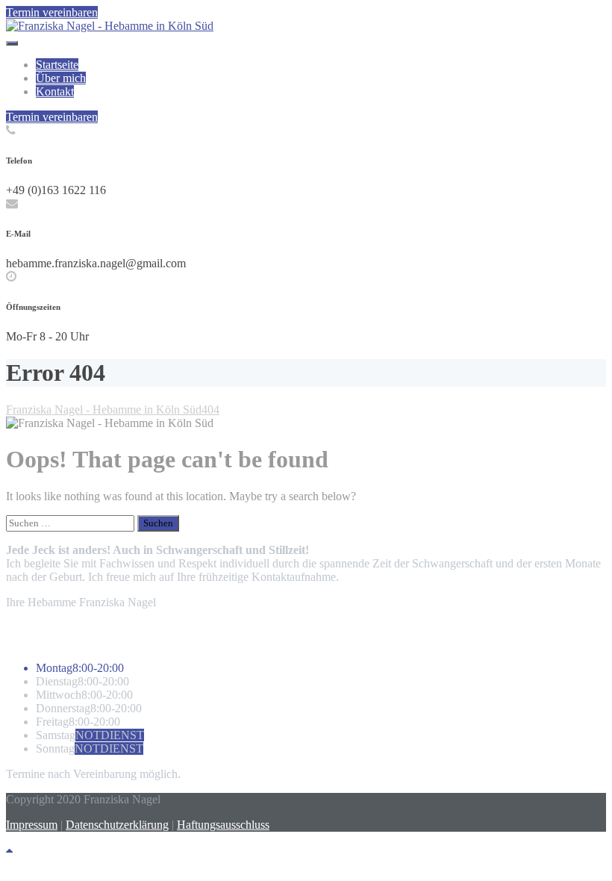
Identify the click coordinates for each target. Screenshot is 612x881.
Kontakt (55, 91)
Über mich (61, 78)
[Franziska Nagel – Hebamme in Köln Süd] (109, 25)
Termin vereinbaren (52, 12)
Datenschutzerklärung (117, 824)
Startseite (57, 64)
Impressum (31, 824)
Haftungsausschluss (223, 824)
